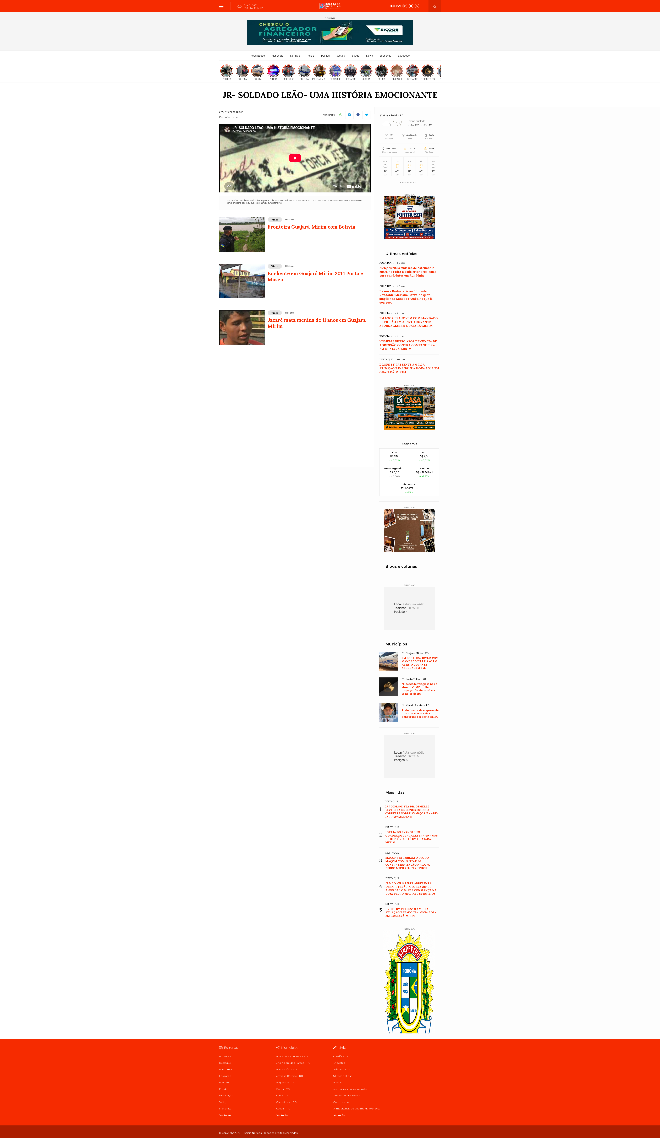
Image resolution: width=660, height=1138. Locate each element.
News (369, 55)
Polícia (310, 55)
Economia (385, 55)
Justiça (341, 55)
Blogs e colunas (401, 566)
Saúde (355, 55)
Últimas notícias (401, 253)
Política (325, 55)
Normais (295, 55)
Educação (404, 55)
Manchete (277, 55)
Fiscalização (257, 55)
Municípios (396, 644)
